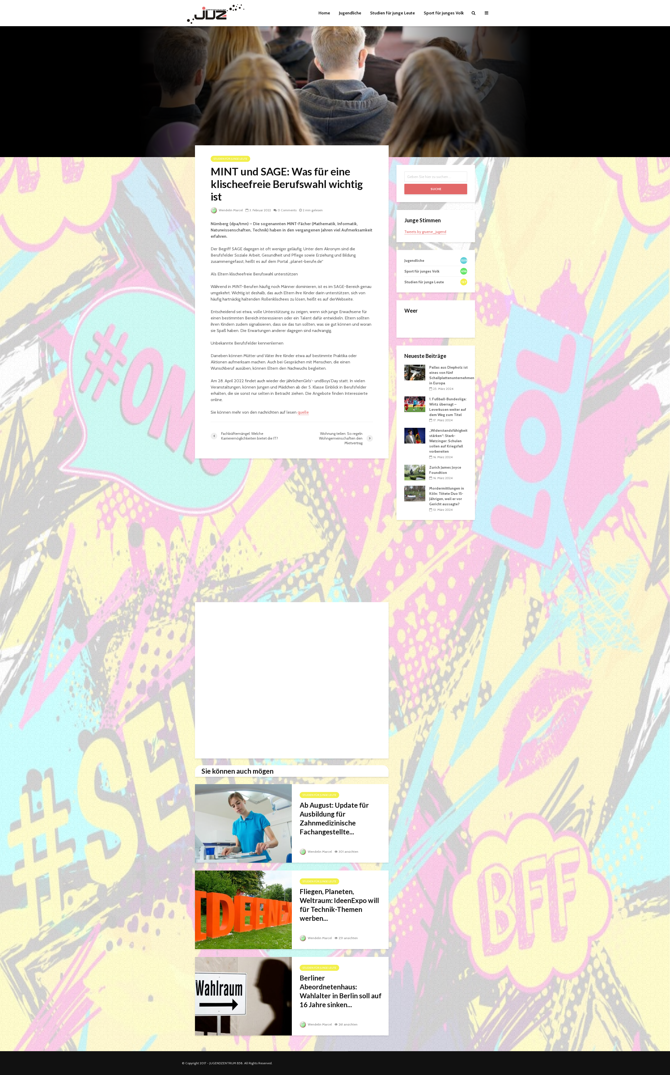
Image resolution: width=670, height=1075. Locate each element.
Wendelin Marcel (230, 210)
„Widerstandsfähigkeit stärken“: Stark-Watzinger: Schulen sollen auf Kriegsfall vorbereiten (448, 441)
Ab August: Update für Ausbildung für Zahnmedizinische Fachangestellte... (334, 818)
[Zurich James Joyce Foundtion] (414, 472)
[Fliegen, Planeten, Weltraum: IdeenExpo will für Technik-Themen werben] (243, 909)
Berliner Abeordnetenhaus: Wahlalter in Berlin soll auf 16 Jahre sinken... (341, 991)
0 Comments (287, 210)
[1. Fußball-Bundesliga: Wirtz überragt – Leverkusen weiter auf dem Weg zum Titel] (414, 403)
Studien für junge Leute (392, 12)
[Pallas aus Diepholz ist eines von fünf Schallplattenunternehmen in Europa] (414, 372)
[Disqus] (292, 531)
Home (324, 12)
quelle (303, 412)
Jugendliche (350, 12)
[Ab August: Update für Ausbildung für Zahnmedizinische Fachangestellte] (243, 823)
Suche (436, 189)
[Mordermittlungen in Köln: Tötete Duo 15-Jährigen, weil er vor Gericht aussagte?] (414, 493)
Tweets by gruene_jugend (425, 231)
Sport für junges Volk (444, 12)
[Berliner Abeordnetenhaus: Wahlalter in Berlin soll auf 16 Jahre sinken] (243, 995)
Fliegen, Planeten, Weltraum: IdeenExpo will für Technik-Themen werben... (339, 904)
